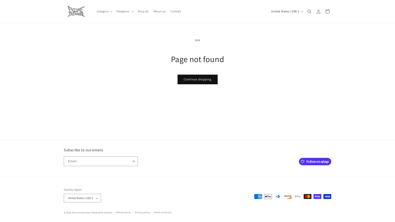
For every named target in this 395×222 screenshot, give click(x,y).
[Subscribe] (133, 161)
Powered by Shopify (101, 212)
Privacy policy (142, 212)
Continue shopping (197, 79)
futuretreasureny (81, 212)
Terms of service (162, 212)
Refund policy (123, 212)
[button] (104, 11)
